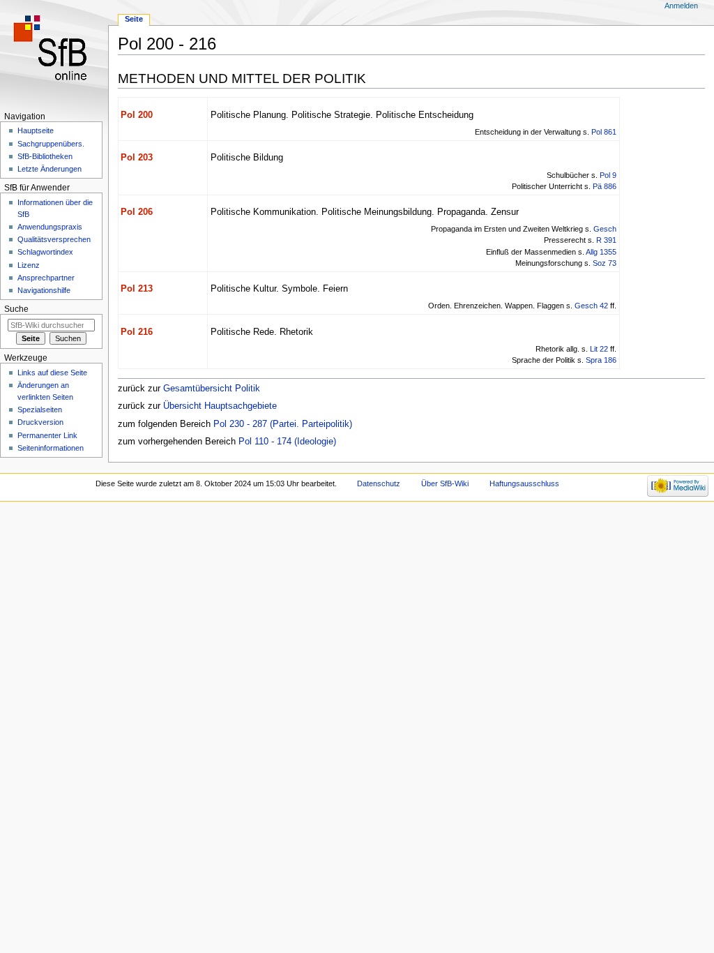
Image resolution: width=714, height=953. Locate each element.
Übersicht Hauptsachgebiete (220, 406)
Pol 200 (137, 115)
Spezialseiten (39, 409)
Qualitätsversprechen (54, 239)
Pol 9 (608, 175)
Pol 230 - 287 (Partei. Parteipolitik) (282, 424)
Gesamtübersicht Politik (211, 388)
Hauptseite (35, 130)
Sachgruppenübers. (50, 144)
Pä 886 (604, 186)
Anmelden (681, 5)
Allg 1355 (601, 252)
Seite (134, 19)
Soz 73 (604, 263)
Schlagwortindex (45, 252)
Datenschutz (378, 483)
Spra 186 (601, 360)
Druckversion (40, 422)
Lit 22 (599, 349)
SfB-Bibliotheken (45, 156)
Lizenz (28, 265)
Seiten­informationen (50, 448)
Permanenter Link (47, 435)
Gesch (604, 229)
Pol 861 (603, 132)
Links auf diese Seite (52, 372)
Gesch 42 (591, 305)
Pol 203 (137, 158)
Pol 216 (137, 332)
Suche (16, 309)
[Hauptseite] (54, 54)
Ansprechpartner (46, 277)
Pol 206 (137, 212)
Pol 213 (137, 289)
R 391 (606, 240)
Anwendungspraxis (49, 227)
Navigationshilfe (43, 290)
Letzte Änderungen (49, 169)
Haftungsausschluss (524, 483)
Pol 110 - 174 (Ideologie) (287, 442)
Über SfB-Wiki (445, 483)
